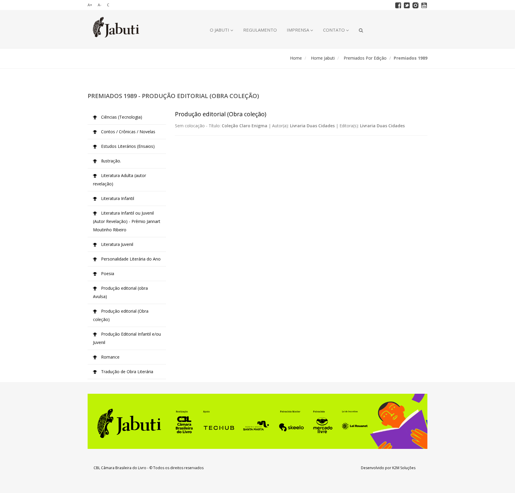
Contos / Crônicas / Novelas (127, 131)
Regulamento (260, 30)
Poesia (107, 273)
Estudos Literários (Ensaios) (127, 146)
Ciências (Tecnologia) (121, 117)
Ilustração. (110, 161)
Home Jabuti (323, 58)
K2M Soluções (403, 467)
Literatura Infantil (117, 198)
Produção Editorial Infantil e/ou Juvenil (127, 338)
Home (296, 58)
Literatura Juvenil (116, 244)
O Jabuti (220, 30)
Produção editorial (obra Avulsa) (120, 292)
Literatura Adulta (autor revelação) (119, 180)
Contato (334, 30)
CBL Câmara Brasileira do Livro (120, 467)
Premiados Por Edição (365, 58)
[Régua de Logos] (257, 421)
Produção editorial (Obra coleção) (120, 315)
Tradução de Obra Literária (126, 371)
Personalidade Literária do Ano (130, 259)
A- (99, 4)
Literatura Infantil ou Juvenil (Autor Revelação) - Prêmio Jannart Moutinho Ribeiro (126, 221)
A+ (90, 4)
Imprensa (298, 30)
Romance (110, 357)
